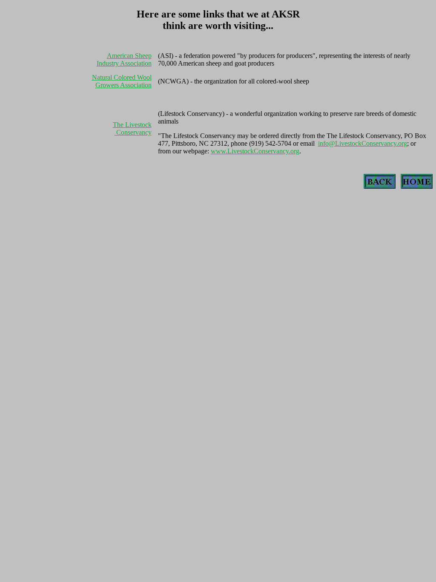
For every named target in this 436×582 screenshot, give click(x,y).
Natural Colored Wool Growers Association (122, 81)
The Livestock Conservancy (132, 128)
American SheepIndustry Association (124, 59)
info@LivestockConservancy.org (362, 143)
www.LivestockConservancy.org (255, 151)
